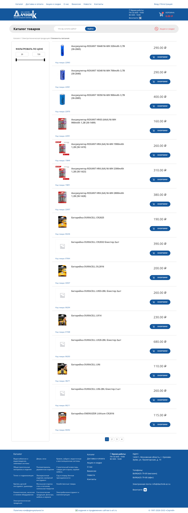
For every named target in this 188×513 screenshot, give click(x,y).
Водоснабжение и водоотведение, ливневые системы (21, 461)
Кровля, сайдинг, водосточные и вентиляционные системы (68, 460)
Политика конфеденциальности (28, 510)
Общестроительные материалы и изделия (22, 468)
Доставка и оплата (34, 4)
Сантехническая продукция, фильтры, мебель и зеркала (45, 494)
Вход (156, 4)
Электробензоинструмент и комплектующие (67, 493)
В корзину (162, 57)
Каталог (19, 4)
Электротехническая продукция (36, 38)
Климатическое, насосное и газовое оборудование (24, 493)
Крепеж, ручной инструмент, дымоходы (22, 485)
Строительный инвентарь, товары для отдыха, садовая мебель (67, 469)
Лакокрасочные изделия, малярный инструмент (44, 477)
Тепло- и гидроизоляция (23, 475)
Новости (87, 4)
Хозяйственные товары (66, 484)
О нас (66, 4)
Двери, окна (41, 459)
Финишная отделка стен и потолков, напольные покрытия (45, 486)
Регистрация (166, 4)
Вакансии (76, 4)
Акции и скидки (53, 4)
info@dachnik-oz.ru (161, 484)
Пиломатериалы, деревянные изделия (45, 468)
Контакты (98, 4)
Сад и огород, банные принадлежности (65, 476)
